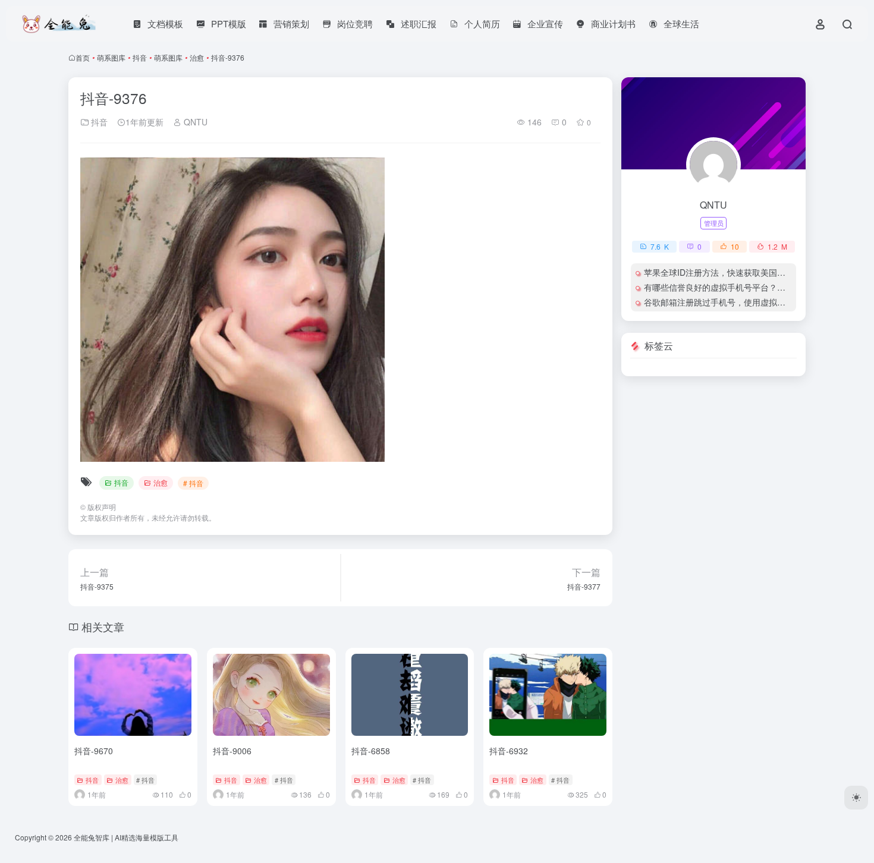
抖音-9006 (232, 751)
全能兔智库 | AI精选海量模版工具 (126, 837)
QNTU (194, 122)
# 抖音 (193, 483)
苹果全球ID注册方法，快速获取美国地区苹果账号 (735, 272)
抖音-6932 (508, 751)
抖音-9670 (93, 751)
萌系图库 (111, 57)
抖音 (140, 57)
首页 (83, 57)
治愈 (197, 57)
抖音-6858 (370, 751)
